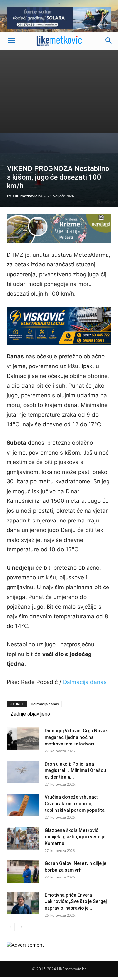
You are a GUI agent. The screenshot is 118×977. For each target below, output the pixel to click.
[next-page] (21, 927)
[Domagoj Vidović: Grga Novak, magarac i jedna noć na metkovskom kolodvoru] (23, 738)
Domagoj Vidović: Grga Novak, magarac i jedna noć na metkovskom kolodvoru (76, 737)
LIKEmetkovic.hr (27, 195)
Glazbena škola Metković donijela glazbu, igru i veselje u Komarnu (77, 837)
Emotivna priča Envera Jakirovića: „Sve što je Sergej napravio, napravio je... (76, 901)
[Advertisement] (59, 91)
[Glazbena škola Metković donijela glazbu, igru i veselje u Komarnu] (23, 838)
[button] (11, 41)
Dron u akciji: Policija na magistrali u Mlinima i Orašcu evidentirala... (75, 770)
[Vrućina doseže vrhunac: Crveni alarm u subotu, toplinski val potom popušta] (23, 805)
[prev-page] (11, 927)
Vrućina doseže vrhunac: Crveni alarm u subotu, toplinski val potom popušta (75, 803)
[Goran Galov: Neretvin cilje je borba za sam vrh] (23, 871)
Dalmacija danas (85, 682)
